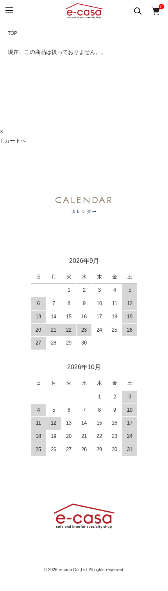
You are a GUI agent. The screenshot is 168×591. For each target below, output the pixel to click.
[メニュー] (9, 10)
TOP (12, 33)
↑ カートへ (13, 140)
